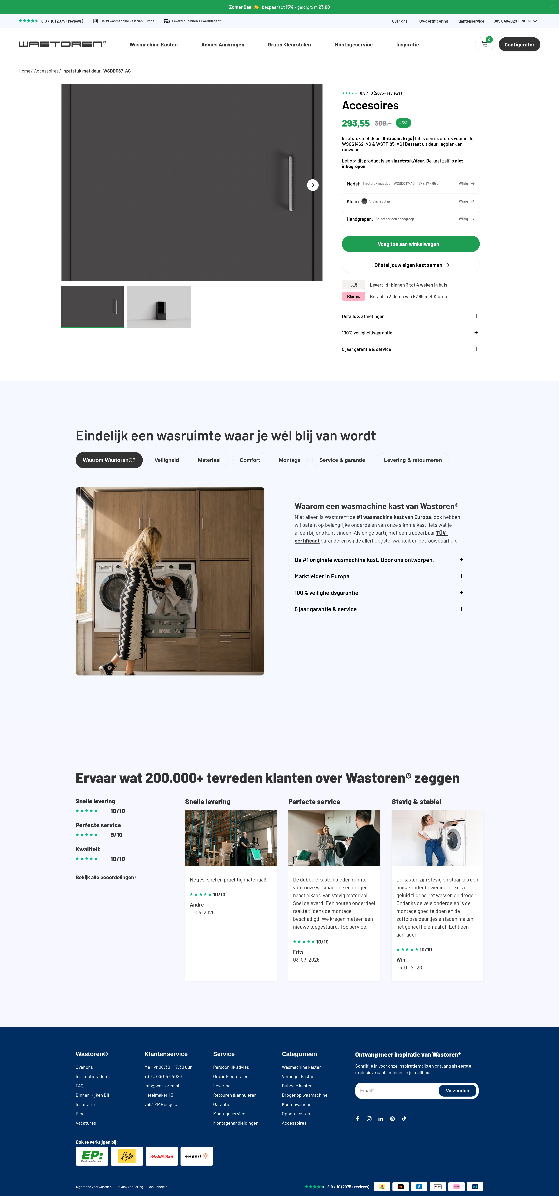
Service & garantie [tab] (342, 460)
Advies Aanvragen (222, 44)
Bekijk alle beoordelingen (105, 877)
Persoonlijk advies (231, 1067)
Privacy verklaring (129, 1186)
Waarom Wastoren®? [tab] (109, 460)
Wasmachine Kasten (154, 44)
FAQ (79, 1085)
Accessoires (46, 70)
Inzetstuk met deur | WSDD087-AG (96, 70)
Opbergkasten (296, 1113)
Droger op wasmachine (305, 1095)
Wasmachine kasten (302, 1067)
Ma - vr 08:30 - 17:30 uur (168, 1067)
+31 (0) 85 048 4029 (163, 1076)
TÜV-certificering (432, 21)
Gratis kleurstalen (230, 1076)
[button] (411, 183)
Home (24, 70)
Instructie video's (93, 1076)
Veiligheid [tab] (167, 460)
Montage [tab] (289, 460)
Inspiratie (407, 44)
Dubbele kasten (297, 1085)
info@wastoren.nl (161, 1085)
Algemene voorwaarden (94, 1186)
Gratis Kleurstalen (289, 44)
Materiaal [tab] (209, 460)
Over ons (400, 21)
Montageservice (354, 44)
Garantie (221, 1104)
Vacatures (86, 1123)
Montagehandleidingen (235, 1123)
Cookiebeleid (158, 1186)
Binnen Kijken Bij (92, 1095)
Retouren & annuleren (235, 1095)
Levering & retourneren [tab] (413, 460)
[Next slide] (313, 185)
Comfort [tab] (250, 460)
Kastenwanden (297, 1104)
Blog (80, 1113)
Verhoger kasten (298, 1076)
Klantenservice (470, 21)
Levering (222, 1085)
